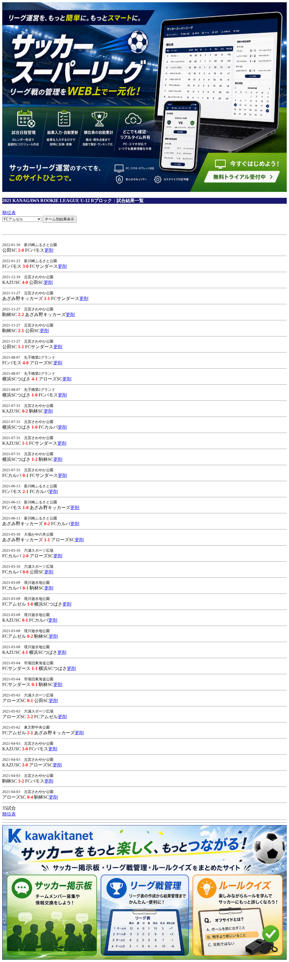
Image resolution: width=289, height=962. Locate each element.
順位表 (9, 212)
